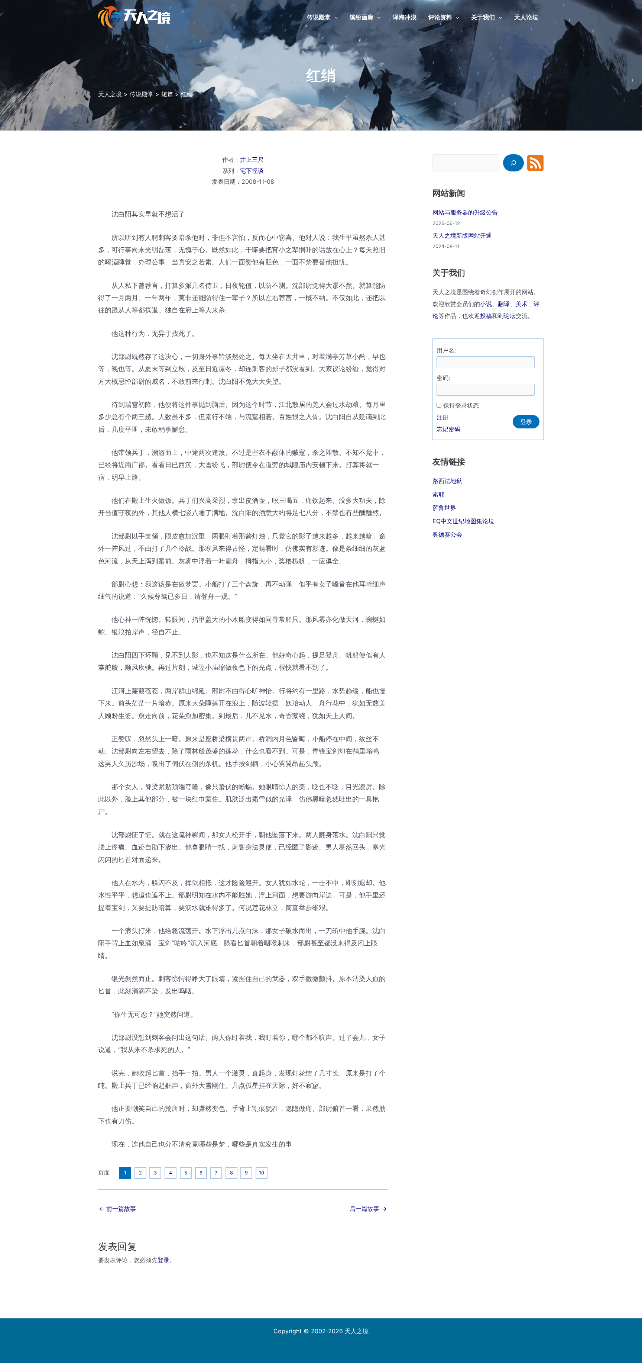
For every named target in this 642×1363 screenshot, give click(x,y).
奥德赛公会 (447, 534)
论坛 (510, 315)
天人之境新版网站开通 (462, 235)
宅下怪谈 (252, 170)
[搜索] (513, 162)
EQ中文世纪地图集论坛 (463, 521)
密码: (443, 378)
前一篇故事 (117, 1208)
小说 (486, 304)
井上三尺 (252, 159)
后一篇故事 (368, 1208)
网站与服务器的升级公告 (465, 212)
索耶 (438, 494)
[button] (334, 17)
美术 (522, 304)
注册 (442, 417)
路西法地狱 (447, 481)
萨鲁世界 (444, 507)
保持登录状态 (461, 405)
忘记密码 (448, 429)
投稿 (486, 315)
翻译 (504, 304)
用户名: (446, 350)
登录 (163, 1260)
